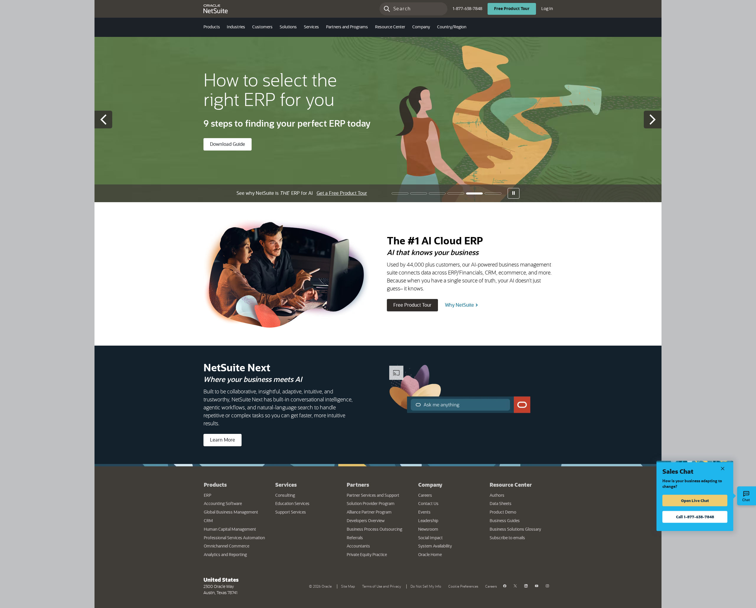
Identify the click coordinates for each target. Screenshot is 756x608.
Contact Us (428, 504)
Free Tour (515, 8)
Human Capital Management (230, 529)
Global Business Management (231, 512)
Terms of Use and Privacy (382, 586)
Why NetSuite (459, 305)
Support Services (290, 512)
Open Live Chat (695, 500)
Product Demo (503, 512)
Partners (358, 484)
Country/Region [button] (451, 27)
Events (424, 512)
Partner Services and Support (373, 495)
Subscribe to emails (521, 538)
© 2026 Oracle (321, 586)
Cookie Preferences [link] (463, 586)
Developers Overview (365, 521)
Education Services (292, 504)
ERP (207, 495)
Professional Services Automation (234, 538)
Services (286, 484)
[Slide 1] (400, 193)
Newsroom (428, 529)
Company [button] (421, 27)
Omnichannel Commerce (226, 546)
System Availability (449, 546)
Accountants (358, 546)
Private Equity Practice (367, 555)
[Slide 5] (474, 193)
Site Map (348, 586)
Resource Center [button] (390, 27)
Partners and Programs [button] (347, 27)
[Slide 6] (493, 193)
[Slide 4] (455, 193)
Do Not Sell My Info (427, 586)
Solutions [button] (288, 27)
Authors (497, 495)
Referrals (355, 538)
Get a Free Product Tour (342, 193)
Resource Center (511, 484)
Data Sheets (500, 504)
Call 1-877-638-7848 (695, 516)
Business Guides (505, 521)
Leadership (428, 521)
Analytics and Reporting (225, 555)
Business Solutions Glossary (515, 529)
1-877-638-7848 (467, 9)
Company (430, 484)
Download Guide (227, 144)
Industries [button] (236, 27)
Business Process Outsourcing (374, 529)
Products (215, 484)
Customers (262, 27)
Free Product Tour (415, 305)
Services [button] (311, 27)
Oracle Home (448, 555)
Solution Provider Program (371, 504)
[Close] (722, 468)
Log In (547, 8)
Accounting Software (223, 504)
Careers (425, 495)
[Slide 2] (418, 193)
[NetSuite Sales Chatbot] (746, 495)
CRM (208, 521)
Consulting (285, 495)
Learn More (222, 440)
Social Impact (430, 538)
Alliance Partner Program (369, 512)
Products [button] (211, 27)
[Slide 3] (437, 193)
